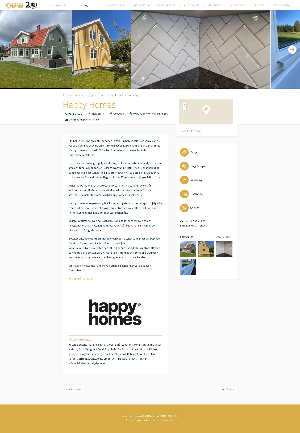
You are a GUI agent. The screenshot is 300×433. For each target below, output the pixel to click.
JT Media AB (166, 420)
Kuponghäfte (191, 5)
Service (101, 95)
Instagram (97, 113)
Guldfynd (227, 389)
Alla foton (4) (224, 236)
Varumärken (215, 5)
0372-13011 (75, 113)
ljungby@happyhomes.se (84, 119)
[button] (208, 110)
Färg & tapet (116, 95)
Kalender (259, 5)
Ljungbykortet (166, 5)
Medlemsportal (282, 5)
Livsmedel (78, 95)
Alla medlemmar (115, 5)
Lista (66, 95)
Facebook (118, 113)
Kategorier (140, 5)
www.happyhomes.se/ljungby (150, 113)
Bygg (91, 95)
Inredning (132, 95)
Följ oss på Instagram (81, 278)
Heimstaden (74, 389)
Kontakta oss (237, 5)
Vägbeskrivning (192, 131)
